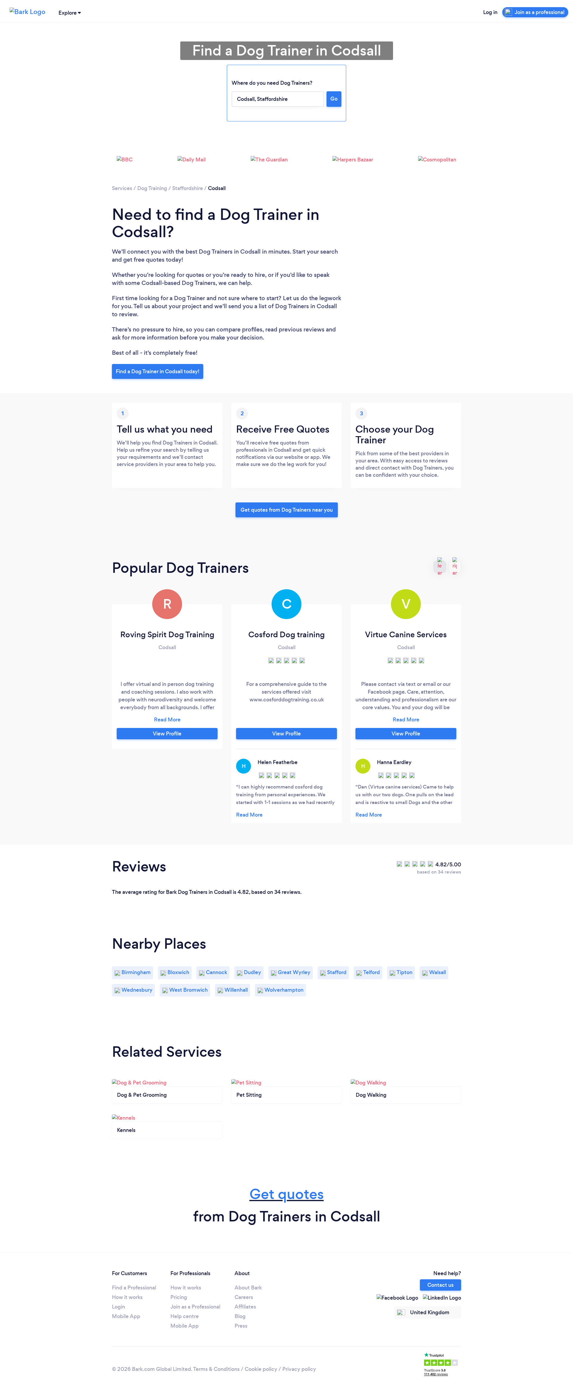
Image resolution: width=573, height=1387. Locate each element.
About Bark (248, 1287)
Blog (240, 1316)
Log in (490, 12)
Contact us (440, 1285)
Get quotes (286, 1194)
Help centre (184, 1316)
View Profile (167, 733)
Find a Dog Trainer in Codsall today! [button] (157, 371)
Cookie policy (261, 1369)
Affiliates (245, 1306)
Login (118, 1306)
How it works (127, 1297)
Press (241, 1325)
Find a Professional (134, 1287)
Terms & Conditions (216, 1369)
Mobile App (126, 1316)
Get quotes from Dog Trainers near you (287, 509)
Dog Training (152, 188)
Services (122, 188)
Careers (244, 1297)
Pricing (178, 1297)
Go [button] (334, 98)
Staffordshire (187, 188)
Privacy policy (299, 1369)
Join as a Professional (195, 1306)
